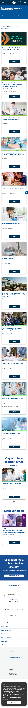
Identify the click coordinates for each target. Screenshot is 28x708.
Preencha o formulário (14, 575)
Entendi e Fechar (14, 702)
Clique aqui (11, 669)
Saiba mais (14, 61)
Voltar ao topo (14, 585)
